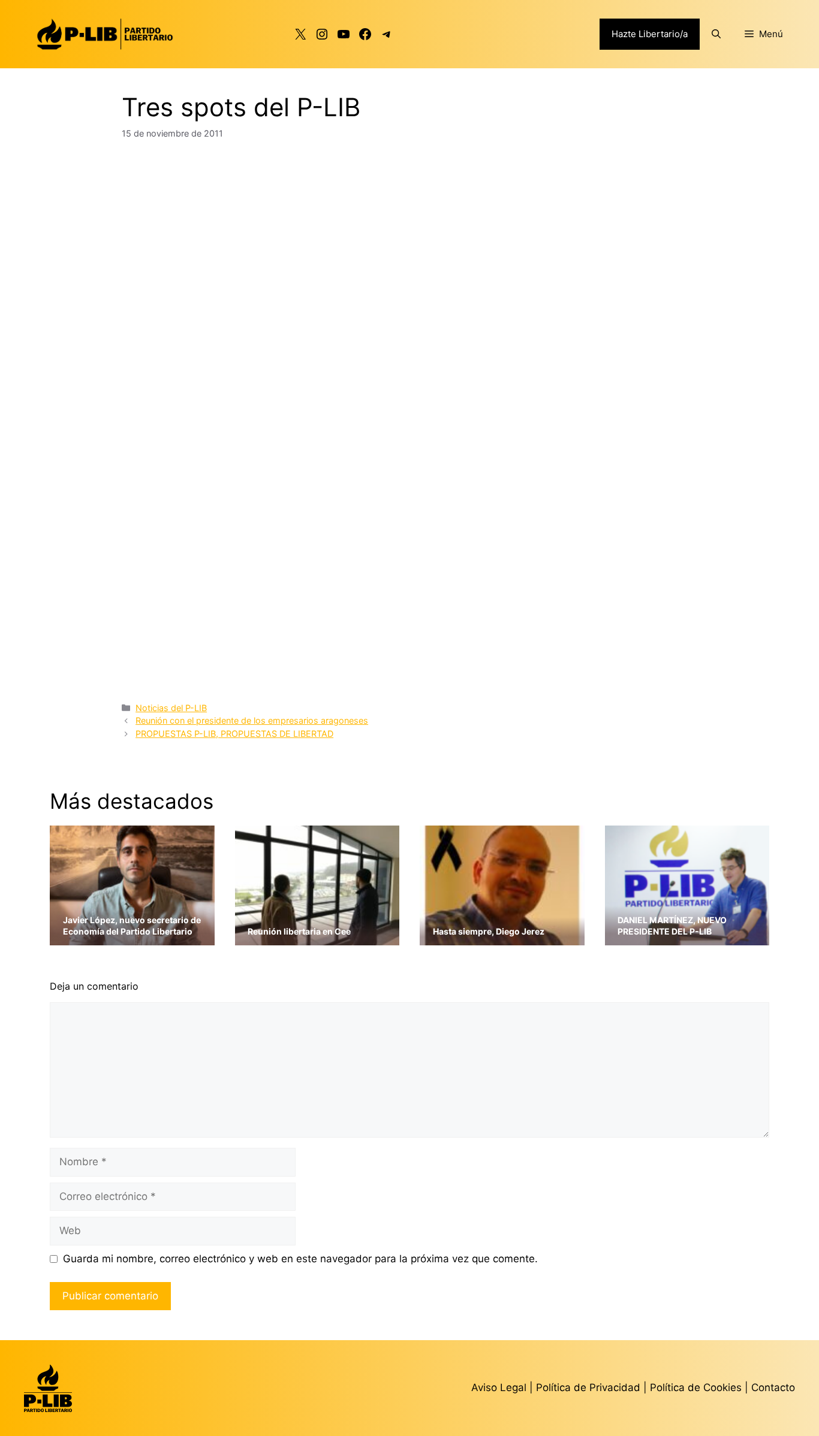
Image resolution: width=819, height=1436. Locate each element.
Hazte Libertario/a (650, 34)
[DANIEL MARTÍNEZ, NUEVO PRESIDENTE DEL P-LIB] (687, 937)
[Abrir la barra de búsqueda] (716, 34)
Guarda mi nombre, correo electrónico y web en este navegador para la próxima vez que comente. (300, 1259)
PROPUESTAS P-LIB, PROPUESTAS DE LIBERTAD (234, 733)
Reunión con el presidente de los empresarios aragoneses (252, 720)
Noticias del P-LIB (171, 708)
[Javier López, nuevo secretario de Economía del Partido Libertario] (132, 937)
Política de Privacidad (589, 1387)
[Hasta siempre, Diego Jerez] (502, 937)
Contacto (773, 1387)
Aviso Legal (498, 1387)
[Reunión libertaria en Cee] (317, 937)
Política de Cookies (696, 1387)
